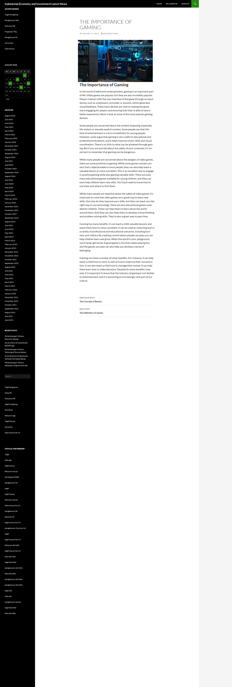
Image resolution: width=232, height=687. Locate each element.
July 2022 (9, 271)
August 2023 (10, 221)
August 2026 (10, 115)
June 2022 (9, 274)
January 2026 (10, 142)
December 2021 (11, 297)
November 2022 (11, 255)
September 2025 (11, 153)
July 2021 (9, 316)
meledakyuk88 (110, 33)
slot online (9, 43)
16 (28, 83)
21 (21, 87)
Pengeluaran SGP (12, 20)
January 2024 (10, 203)
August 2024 (10, 176)
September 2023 (11, 218)
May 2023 (9, 233)
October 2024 (11, 168)
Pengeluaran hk (11, 37)
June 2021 (9, 320)
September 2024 (11, 172)
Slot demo (9, 410)
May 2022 (9, 278)
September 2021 (11, 308)
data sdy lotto (10, 613)
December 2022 (11, 252)
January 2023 (10, 248)
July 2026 (9, 119)
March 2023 (10, 240)
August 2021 (10, 312)
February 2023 (11, 244)
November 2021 (11, 301)
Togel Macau (10, 421)
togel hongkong (11, 404)
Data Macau (10, 48)
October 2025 (11, 150)
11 (10, 83)
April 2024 (9, 191)
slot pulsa (8, 427)
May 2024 (9, 187)
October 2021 (11, 305)
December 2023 (11, 206)
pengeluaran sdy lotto (14, 579)
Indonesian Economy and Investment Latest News (36, 4)
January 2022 (10, 293)
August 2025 (10, 157)
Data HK (8, 393)
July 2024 (9, 180)
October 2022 (11, 259)
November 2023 (11, 210)
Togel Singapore (11, 387)
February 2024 (11, 199)
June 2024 (9, 184)
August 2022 (10, 267)
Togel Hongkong (11, 14)
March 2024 (10, 195)
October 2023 (11, 214)
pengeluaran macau (13, 602)
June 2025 (9, 165)
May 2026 (9, 127)
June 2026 (9, 123)
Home (159, 4)
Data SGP (185, 4)
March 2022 (10, 286)
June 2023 (9, 229)
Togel (7, 454)
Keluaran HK (10, 26)
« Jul (7, 99)
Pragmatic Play (11, 31)
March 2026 (10, 134)
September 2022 (11, 263)
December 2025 (11, 146)
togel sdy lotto (10, 607)
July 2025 (9, 161)
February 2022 (11, 290)
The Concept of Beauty (91, 299)
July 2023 (9, 225)
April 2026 (9, 131)
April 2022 (9, 282)
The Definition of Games (91, 311)
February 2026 (11, 138)
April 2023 (9, 237)
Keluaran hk (171, 4)
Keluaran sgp (10, 415)
